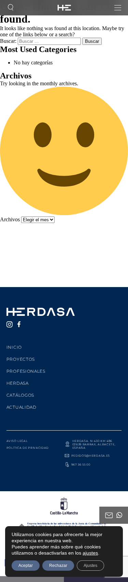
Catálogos (20, 395)
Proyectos (20, 359)
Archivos (10, 219)
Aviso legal (17, 441)
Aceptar (25, 565)
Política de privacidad (27, 447)
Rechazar (58, 565)
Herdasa (17, 383)
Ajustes (90, 565)
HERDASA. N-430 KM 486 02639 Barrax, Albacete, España (94, 444)
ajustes (90, 553)
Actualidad (21, 407)
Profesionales (25, 371)
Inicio (14, 347)
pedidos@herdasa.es (90, 455)
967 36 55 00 (80, 464)
